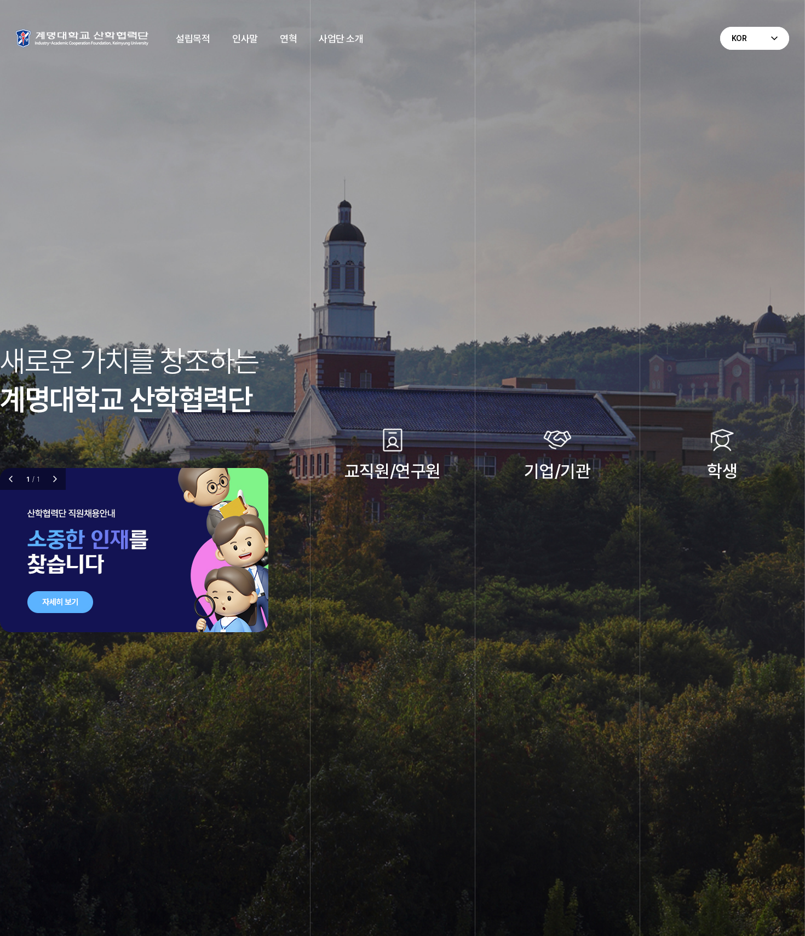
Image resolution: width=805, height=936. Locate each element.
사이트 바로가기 (382, 497)
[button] (55, 479)
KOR (740, 38)
